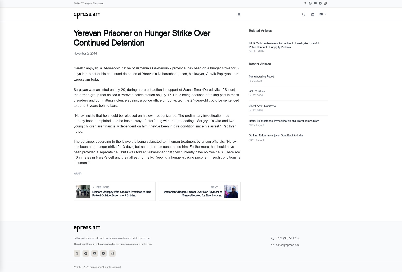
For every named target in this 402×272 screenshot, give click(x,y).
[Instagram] (325, 3)
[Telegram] (320, 3)
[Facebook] (310, 3)
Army (78, 173)
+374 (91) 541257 (287, 238)
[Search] (303, 14)
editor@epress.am (287, 245)
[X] (305, 3)
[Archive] (313, 14)
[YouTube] (315, 3)
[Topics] (239, 14)
